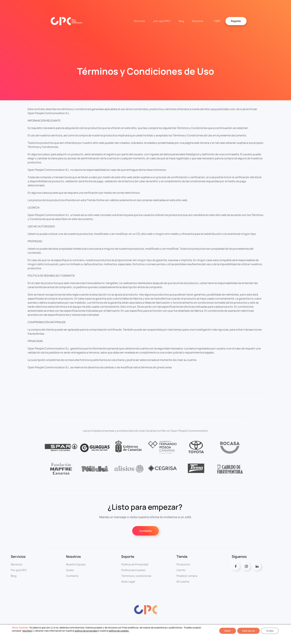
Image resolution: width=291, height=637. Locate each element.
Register (236, 21)
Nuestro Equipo (76, 564)
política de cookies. (119, 630)
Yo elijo (269, 630)
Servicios (139, 21)
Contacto (145, 531)
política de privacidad (86, 630)
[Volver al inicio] (66, 21)
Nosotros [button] (197, 21)
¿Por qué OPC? (162, 21)
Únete (70, 570)
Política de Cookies (133, 570)
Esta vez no (248, 630)
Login (217, 20)
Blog (181, 21)
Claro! (227, 630)
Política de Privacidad (134, 564)
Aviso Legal (128, 581)
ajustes (27, 630)
